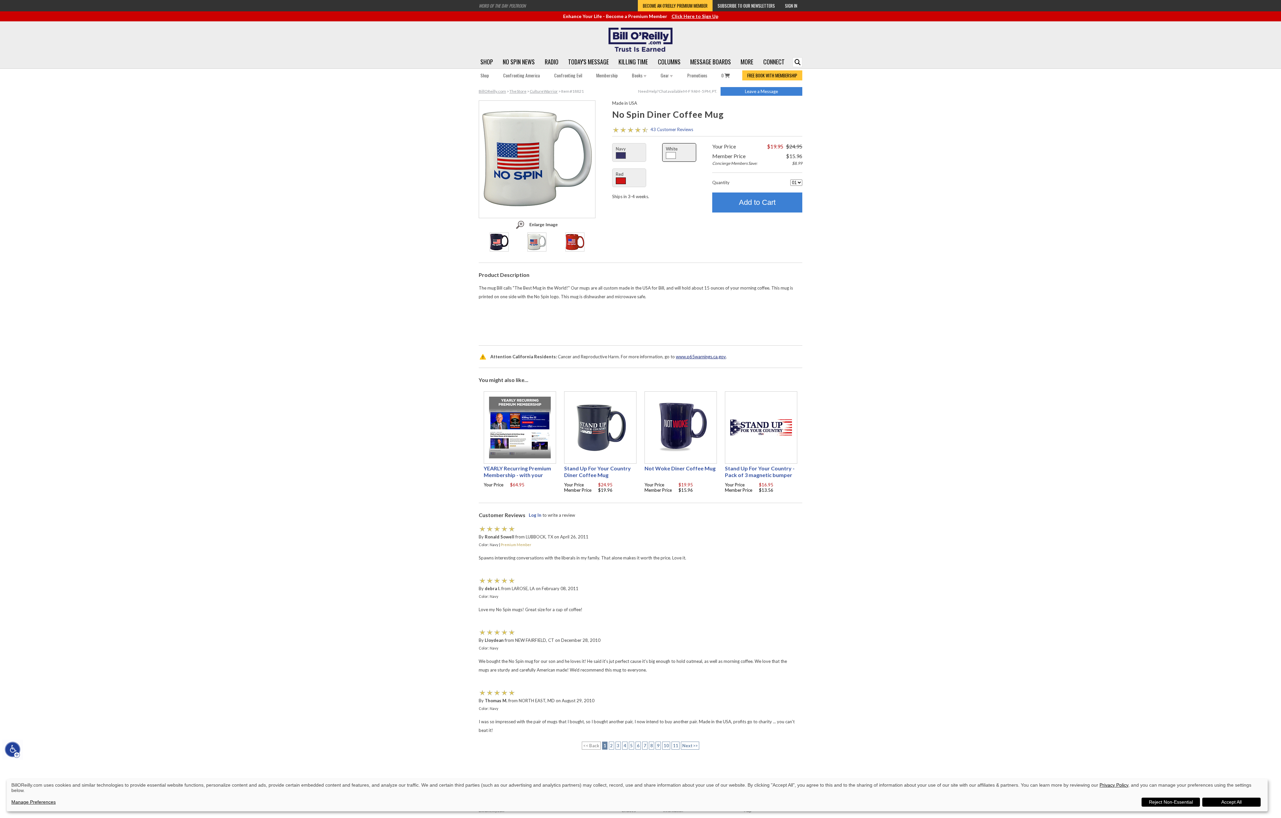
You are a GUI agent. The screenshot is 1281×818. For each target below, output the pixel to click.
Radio (551, 61)
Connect (774, 61)
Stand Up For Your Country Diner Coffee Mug (597, 471)
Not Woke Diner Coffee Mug (680, 468)
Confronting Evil (568, 75)
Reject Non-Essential (1171, 802)
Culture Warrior (544, 91)
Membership (607, 75)
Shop (486, 61)
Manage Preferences (33, 802)
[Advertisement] (640, 321)
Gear (665, 75)
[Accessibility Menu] (12, 750)
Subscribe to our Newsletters (746, 5)
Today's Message (588, 61)
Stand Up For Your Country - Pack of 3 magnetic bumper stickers (760, 475)
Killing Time (633, 61)
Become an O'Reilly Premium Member (675, 5)
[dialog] (637, 795)
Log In (535, 515)
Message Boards (710, 61)
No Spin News (519, 61)
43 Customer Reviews (672, 129)
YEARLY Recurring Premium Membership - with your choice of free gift (517, 475)
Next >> (690, 745)
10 (666, 745)
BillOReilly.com (492, 91)
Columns (669, 61)
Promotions (697, 75)
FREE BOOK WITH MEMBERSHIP (772, 75)
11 (675, 745)
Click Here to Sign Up (695, 16)
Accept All (1231, 802)
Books (638, 75)
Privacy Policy (1114, 785)
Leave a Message (761, 91)
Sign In (791, 5)
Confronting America (521, 75)
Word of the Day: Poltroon (502, 5)
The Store (517, 91)
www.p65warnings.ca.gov (701, 356)
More (747, 61)
